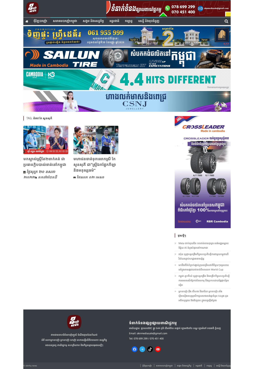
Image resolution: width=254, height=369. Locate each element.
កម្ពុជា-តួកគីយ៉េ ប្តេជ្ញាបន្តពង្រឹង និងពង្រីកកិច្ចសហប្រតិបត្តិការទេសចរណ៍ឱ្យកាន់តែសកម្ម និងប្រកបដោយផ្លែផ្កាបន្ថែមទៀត (204, 280)
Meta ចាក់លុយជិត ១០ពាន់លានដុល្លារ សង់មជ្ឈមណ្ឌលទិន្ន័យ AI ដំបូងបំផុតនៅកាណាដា (203, 245)
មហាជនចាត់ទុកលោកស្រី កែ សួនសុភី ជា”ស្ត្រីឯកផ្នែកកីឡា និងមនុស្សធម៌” (94, 164)
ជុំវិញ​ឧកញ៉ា (40, 21)
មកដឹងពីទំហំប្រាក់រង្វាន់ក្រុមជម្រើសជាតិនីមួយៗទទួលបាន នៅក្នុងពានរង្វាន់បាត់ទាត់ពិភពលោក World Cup (203, 267)
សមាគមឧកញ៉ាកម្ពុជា (65, 21)
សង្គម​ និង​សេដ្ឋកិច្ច (93, 21)
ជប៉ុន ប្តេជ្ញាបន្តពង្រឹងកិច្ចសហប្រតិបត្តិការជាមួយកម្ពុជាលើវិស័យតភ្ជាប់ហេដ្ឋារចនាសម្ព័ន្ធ (203, 256)
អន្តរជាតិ (114, 21)
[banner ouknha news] (168, 8)
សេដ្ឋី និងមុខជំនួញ (148, 21)
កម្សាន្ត (129, 21)
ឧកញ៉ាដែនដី (47, 177)
